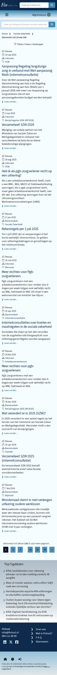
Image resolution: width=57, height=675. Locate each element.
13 (37, 549)
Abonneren (42, 641)
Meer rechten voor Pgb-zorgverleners (18, 274)
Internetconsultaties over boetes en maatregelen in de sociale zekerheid (27, 324)
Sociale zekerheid (21, 33)
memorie (9, 267)
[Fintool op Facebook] (16, 642)
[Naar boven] (12, 659)
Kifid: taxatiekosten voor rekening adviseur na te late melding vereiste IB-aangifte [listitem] (28, 574)
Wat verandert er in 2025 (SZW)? (24, 413)
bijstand (9, 495)
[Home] (5, 659)
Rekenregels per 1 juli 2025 (20, 228)
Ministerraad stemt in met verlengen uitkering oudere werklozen (27, 502)
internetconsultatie (15, 318)
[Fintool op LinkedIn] (4, 642)
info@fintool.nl (10, 632)
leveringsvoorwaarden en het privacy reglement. (24, 667)
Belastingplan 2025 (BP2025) (19, 408)
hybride (9, 451)
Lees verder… (11, 101)
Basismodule (11, 221)
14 (45, 549)
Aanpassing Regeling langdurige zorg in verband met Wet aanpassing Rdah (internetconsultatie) (27, 70)
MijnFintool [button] (39, 15)
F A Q (39, 637)
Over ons (41, 629)
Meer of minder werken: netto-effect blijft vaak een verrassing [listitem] (29, 584)
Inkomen (9, 58)
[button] (19, 659)
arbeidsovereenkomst (16, 361)
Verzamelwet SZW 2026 (18, 124)
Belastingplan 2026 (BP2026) (19, 120)
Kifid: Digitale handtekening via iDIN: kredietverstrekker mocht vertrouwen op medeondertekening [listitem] (29, 615)
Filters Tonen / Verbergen (30, 44)
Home (5, 33)
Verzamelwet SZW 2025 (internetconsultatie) (18, 458)
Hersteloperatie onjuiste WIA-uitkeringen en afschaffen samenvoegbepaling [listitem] (29, 593)
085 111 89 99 (9, 636)
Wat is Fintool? (44, 633)
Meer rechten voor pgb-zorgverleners (18, 368)
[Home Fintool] (10, 4)
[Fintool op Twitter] (10, 642)
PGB (7, 61)
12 (30, 549)
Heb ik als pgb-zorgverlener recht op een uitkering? (27, 173)
